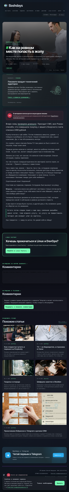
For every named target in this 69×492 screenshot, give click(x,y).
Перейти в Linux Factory (18, 251)
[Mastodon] (4, 475)
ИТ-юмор (37, 10)
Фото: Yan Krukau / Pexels (56, 70)
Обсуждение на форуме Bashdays (14, 263)
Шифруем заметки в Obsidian (49, 382)
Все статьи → (63, 321)
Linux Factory (52, 10)
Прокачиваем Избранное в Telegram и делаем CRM (25, 431)
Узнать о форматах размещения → (19, 97)
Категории (15, 10)
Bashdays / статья (13, 42)
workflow (9, 68)
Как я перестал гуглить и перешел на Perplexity (14, 348)
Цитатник (44, 10)
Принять (60, 483)
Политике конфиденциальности (17, 487)
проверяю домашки (27, 124)
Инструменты (30, 10)
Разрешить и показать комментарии (18, 307)
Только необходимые (44, 483)
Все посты (7, 10)
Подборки (22, 10)
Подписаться (58, 455)
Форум (59, 10)
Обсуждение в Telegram (11, 290)
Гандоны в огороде (12, 382)
